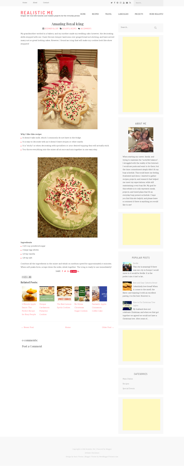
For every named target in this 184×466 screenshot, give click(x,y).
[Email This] (23, 277)
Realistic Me (37, 12)
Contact (46, 3)
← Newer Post (27, 327)
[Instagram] (120, 3)
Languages (123, 14)
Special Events (129, 388)
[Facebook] (114, 3)
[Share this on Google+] (68, 271)
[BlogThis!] (25, 277)
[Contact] (127, 3)
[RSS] (130, 3)
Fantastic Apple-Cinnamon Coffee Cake (99, 308)
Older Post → (108, 327)
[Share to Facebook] (30, 277)
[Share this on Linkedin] (78, 271)
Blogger (109, 449)
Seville (135, 263)
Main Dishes (128, 379)
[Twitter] (112, 3)
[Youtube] (124, 3)
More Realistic (156, 14)
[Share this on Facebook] (62, 271)
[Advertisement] (141, 74)
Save (74, 271)
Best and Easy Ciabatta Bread (145, 283)
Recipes (95, 14)
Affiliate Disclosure (92, 453)
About (35, 3)
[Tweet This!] (65, 271)
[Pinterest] (117, 3)
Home (25, 3)
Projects (139, 14)
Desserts (66, 28)
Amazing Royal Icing (68, 23)
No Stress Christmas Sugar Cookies (80, 308)
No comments (86, 28)
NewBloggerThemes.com (108, 457)
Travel (108, 14)
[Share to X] (28, 277)
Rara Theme (78, 457)
